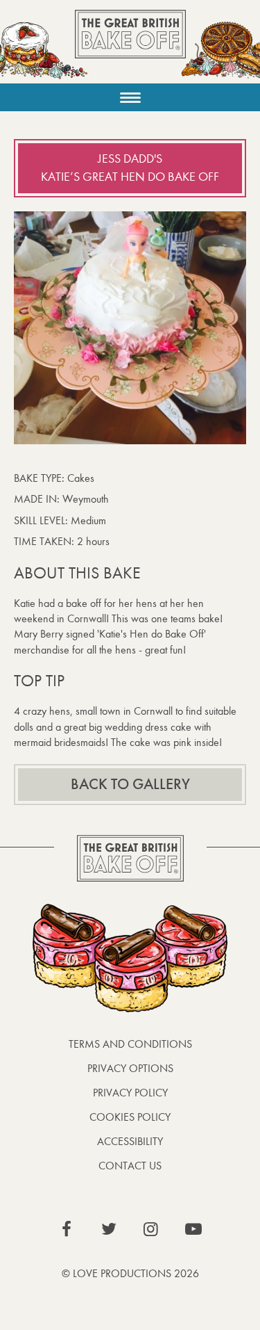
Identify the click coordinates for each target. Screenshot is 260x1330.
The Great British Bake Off (130, 46)
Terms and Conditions (130, 1044)
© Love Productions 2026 (130, 1273)
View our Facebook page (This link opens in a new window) (66, 1229)
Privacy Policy (130, 1092)
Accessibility (130, 1141)
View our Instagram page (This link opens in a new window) (151, 1229)
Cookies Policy (130, 1117)
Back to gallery (130, 784)
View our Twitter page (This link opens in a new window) (109, 1229)
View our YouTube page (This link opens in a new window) (193, 1229)
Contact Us (130, 1165)
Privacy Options (130, 1068)
